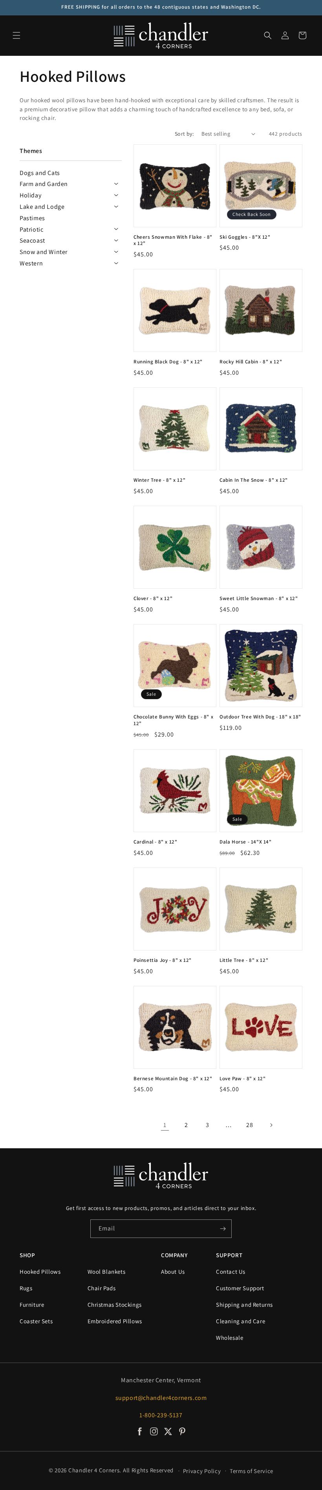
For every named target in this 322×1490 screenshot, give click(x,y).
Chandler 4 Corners (94, 1470)
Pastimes (32, 218)
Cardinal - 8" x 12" (155, 842)
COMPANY (174, 1255)
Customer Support (240, 1288)
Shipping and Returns (244, 1304)
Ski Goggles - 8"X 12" (245, 237)
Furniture (32, 1304)
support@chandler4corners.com (161, 1398)
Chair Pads (102, 1288)
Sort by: (184, 133)
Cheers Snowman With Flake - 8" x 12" (173, 240)
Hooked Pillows (40, 1271)
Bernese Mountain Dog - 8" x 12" (173, 1079)
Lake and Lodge (42, 206)
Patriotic (31, 229)
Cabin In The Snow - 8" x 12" (254, 480)
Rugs (26, 1288)
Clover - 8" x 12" (153, 598)
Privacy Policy (202, 1471)
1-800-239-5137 (160, 1415)
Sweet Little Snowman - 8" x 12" (259, 598)
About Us (173, 1271)
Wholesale (229, 1337)
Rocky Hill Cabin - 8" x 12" (251, 362)
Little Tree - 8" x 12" (244, 960)
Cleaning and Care (240, 1321)
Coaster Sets (36, 1321)
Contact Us (230, 1271)
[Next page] (271, 1125)
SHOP (27, 1255)
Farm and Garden (44, 184)
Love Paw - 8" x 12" (242, 1079)
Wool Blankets (107, 1271)
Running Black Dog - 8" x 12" (168, 362)
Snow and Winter (44, 252)
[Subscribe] (222, 1228)
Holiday (30, 195)
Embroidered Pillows (115, 1321)
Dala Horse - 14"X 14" (246, 842)
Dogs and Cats (40, 173)
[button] (16, 35)
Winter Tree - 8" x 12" (159, 480)
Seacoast (32, 240)
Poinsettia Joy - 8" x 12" (163, 960)
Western (31, 263)
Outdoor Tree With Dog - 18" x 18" (260, 717)
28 (249, 1125)
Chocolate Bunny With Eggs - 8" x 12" (173, 720)
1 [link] (164, 1125)
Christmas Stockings (115, 1304)
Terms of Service (251, 1471)
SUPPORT (229, 1255)
